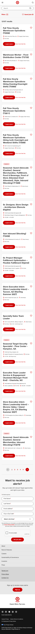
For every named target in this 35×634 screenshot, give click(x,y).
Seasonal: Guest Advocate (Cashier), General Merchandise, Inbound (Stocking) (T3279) (16, 441)
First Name (7, 498)
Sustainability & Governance (10, 557)
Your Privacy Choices (8, 624)
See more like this (20, 44)
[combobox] (17, 8)
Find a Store (5, 574)
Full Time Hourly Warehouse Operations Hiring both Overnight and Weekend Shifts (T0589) (15, 139)
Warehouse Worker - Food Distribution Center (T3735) (16, 56)
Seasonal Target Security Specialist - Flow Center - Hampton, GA (15, 346)
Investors (4, 561)
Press (3, 565)
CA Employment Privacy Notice (9, 621)
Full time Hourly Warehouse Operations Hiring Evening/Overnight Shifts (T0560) (15, 83)
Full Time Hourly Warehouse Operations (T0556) (14, 30)
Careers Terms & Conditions (16, 619)
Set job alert (17, 539)
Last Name (7, 503)
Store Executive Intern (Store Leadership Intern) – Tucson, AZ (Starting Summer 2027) (16, 290)
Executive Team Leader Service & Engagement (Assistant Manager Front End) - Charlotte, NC (15, 376)
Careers (4, 553)
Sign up (17, 590)
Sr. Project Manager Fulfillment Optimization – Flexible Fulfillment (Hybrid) (16, 260)
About (3, 546)
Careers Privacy (5, 619)
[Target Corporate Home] (17, 2)
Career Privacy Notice (9, 524)
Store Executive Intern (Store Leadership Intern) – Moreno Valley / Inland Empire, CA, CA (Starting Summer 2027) (16, 407)
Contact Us (5, 578)
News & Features (7, 550)
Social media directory (7, 614)
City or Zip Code (9, 513)
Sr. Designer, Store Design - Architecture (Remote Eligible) (15, 207)
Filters (4, 14)
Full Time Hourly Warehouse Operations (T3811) (14, 111)
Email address (8, 508)
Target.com (5, 571)
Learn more (9, 44)
